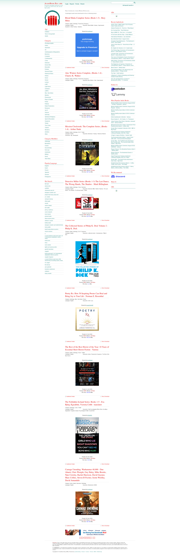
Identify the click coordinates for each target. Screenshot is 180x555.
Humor (46, 80)
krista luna (47, 240)
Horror (46, 78)
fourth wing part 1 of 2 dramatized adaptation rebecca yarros (53, 254)
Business (47, 54)
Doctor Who (48, 65)
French (46, 170)
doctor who (47, 186)
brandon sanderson (50, 269)
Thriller (46, 123)
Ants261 (90, 415)
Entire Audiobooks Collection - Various (121, 117)
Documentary (48, 147)
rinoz (46, 242)
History (46, 75)
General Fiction (49, 71)
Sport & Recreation (49, 119)
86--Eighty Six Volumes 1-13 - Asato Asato (121, 48)
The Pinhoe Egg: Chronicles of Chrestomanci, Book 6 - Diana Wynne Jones (122, 51)
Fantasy (47, 69)
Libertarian (47, 152)
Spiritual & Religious (50, 116)
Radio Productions (49, 106)
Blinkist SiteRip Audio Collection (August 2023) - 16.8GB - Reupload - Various (123, 103)
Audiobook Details (70, 67)
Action (46, 45)
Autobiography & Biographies (52, 52)
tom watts (47, 207)
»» (93, 537)
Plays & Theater (49, 99)
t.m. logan (47, 262)
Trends (91, 551)
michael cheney (49, 199)
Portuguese (48, 176)
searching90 (90, 305)
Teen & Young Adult (50, 34)
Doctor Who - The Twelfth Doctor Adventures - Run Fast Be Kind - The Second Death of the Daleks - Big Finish (122, 142)
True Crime (48, 125)
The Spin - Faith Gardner (117, 73)
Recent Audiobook (117, 22)
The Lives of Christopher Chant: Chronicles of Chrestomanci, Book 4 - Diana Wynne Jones (122, 57)
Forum (77, 4)
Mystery (47, 95)
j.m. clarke (47, 197)
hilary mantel (48, 273)
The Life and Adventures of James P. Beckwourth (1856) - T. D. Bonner (120, 79)
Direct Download (105, 67)
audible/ (47, 188)
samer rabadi (48, 205)
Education (47, 67)
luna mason (48, 214)
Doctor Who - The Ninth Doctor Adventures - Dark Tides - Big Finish (122, 160)
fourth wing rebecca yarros (51, 229)
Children (47, 31)
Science (47, 112)
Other (46, 134)
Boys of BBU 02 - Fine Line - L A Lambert (121, 32)
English (47, 166)
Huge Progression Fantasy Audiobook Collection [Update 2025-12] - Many (120, 156)
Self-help (47, 114)
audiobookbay (78, 551)
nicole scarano (48, 231)
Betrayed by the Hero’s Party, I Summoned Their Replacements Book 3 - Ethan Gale (123, 125)
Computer (47, 56)
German (47, 174)
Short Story (47, 158)
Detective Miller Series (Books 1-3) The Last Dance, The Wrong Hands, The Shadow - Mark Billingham (87, 182)
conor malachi (48, 212)
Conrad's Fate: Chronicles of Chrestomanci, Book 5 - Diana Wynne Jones (122, 54)
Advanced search (127, 5)
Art (45, 49)
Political (47, 103)
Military (46, 154)
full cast (47, 184)
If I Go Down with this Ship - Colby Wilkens (122, 34)
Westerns (47, 129)
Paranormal (48, 97)
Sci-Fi (46, 110)
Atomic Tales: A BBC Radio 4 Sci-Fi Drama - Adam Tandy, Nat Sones (122, 25)
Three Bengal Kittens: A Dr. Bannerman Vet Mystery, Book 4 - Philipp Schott (122, 70)
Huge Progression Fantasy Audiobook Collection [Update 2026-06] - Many (120, 132)
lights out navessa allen (51, 247)
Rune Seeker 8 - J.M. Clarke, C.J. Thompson (122, 119)
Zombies (47, 132)
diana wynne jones (49, 218)
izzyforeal (90, 31)
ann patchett (48, 267)
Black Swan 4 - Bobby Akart (118, 67)
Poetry (46, 101)
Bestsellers (47, 143)
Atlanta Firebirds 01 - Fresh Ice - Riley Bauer (122, 28)
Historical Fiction (49, 73)
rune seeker (48, 245)
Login (66, 4)
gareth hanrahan (49, 249)
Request (72, 4)
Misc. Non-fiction (49, 93)
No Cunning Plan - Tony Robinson (120, 30)
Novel (46, 156)
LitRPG (46, 91)
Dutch (46, 168)
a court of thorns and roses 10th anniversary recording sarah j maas (54, 260)
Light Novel (48, 86)
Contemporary (48, 58)
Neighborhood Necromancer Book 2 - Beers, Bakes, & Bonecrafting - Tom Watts (122, 167)
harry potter (48, 227)
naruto (46, 203)
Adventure (47, 47)
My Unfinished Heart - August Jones (120, 39)
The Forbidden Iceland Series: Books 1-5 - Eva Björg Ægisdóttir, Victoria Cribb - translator (84, 403)
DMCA (95, 551)
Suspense (47, 121)
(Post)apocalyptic (49, 43)
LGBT (46, 84)
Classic (47, 145)
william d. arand (49, 220)
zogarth (47, 251)
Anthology (47, 141)
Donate (82, 4)
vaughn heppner (49, 257)
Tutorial (47, 127)
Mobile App (99, 551)
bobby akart (48, 222)
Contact (87, 551)
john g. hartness (49, 209)
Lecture (47, 82)
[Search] (134, 3)
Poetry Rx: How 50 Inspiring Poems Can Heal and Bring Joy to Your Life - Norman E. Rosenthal (86, 294)
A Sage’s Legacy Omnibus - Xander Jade (121, 135)
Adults (46, 36)
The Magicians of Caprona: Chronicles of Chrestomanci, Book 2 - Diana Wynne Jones (122, 64)
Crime (46, 60)
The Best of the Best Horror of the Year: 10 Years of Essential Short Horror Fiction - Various (87, 348)
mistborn (47, 271)
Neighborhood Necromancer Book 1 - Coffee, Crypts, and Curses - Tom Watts (122, 163)
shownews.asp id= (49, 190)
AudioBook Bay (53, 3)
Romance (47, 108)
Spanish (47, 172)
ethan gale (47, 201)
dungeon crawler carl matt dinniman (54, 225)
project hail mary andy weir (51, 194)
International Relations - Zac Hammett (120, 36)
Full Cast (47, 150)
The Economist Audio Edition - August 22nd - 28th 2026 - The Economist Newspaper (122, 138)
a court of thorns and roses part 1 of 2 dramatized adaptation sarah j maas (54, 237)
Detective (47, 62)
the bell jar (47, 264)
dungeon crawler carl (50, 192)
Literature (47, 88)
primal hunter (48, 216)
